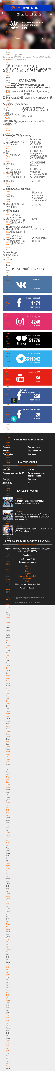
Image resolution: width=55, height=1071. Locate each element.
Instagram (27, 573)
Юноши (8, 726)
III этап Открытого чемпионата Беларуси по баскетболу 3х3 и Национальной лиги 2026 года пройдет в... (32, 516)
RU (48, 14)
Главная (8, 19)
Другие (8, 746)
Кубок (7, 394)
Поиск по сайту (18, 14)
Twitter (27, 571)
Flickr (27, 581)
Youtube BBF (27, 578)
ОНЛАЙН (6, 469)
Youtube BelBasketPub (27, 576)
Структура (9, 49)
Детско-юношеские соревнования (36, 474)
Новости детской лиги (8, 713)
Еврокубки (9, 414)
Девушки (8, 731)
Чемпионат (9, 389)
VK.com (27, 568)
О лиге (31, 469)
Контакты (9, 85)
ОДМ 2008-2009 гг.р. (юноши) (8, 970)
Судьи (8, 359)
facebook (27, 14)
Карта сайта (8, 454)
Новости (8, 364)
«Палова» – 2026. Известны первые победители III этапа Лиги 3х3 (29, 502)
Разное (8, 419)
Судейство (9, 343)
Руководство (34, 447)
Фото (7, 741)
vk (22, 14)
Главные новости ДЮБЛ (13, 473)
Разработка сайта (21, 602)
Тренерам (9, 232)
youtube (35, 14)
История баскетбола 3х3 (9, 678)
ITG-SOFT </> (34, 602)
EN (51, 14)
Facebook (27, 566)
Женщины (9, 579)
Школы (8, 272)
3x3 (7, 640)
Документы (9, 100)
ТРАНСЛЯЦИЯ (27, 7)
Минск (8, 278)
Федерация (9, 379)
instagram (40, 14)
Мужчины (9, 544)
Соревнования (34, 450)
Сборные (9, 384)
